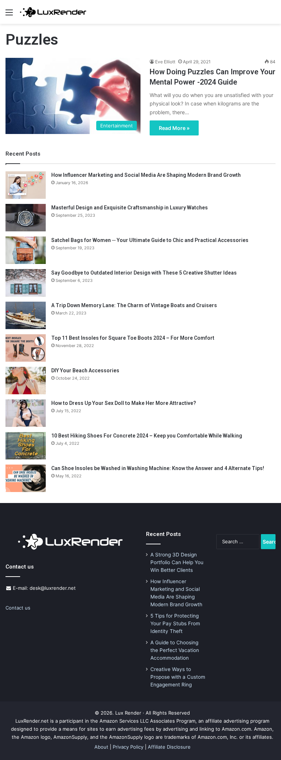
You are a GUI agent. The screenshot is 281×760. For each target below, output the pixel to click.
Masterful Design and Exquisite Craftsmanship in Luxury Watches (129, 208)
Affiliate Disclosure (169, 747)
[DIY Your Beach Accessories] (25, 380)
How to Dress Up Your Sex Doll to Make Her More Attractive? (123, 403)
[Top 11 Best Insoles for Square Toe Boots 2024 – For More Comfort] (25, 348)
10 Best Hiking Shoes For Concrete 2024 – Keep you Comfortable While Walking (146, 436)
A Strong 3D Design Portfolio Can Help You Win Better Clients (176, 562)
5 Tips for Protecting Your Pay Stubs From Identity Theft (175, 623)
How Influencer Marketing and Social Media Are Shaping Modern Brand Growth (146, 175)
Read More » (174, 128)
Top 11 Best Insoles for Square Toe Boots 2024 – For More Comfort (132, 338)
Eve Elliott (165, 61)
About (101, 747)
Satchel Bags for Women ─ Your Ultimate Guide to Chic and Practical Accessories (149, 240)
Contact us (17, 608)
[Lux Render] (53, 12)
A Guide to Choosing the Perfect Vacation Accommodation (174, 650)
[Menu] (9, 15)
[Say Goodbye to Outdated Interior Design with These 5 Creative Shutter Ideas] (25, 283)
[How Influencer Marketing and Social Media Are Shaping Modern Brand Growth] (25, 185)
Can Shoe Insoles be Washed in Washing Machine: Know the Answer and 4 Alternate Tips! (157, 468)
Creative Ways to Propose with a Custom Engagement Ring (177, 677)
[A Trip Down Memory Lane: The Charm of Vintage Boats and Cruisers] (25, 315)
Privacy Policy (128, 747)
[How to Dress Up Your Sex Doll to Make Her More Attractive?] (25, 413)
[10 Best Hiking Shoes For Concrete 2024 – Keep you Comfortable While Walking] (25, 445)
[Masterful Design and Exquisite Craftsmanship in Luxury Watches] (25, 217)
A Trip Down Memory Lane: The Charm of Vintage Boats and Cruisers (134, 305)
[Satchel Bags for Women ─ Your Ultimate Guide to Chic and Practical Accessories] (25, 250)
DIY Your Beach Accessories (85, 370)
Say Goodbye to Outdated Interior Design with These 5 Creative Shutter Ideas (144, 273)
